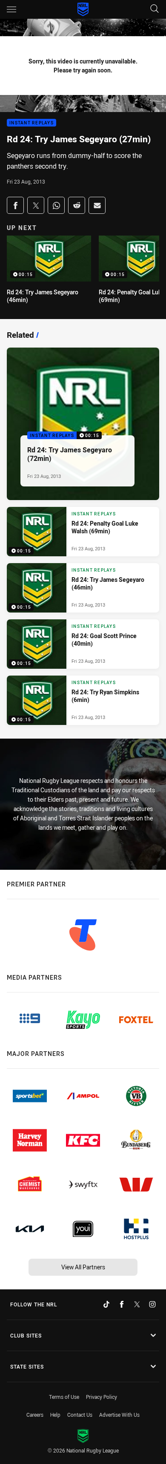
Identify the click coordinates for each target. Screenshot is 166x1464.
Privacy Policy (101, 1396)
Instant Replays (31, 123)
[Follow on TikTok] (106, 1304)
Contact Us (79, 1414)
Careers (34, 1414)
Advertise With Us (119, 1414)
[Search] (154, 9)
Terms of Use (64, 1396)
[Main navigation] (11, 9)
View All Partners (83, 1267)
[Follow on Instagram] (152, 1304)
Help (55, 1414)
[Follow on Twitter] (137, 1304)
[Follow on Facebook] (121, 1304)
